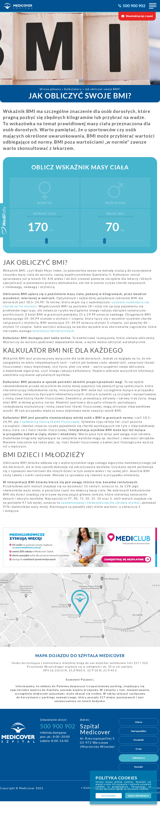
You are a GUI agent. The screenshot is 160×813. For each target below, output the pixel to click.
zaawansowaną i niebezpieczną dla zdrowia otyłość (100, 502)
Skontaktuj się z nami (139, 16)
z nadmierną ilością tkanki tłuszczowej (50, 421)
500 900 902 (134, 6)
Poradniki (138, 739)
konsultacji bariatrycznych (53, 331)
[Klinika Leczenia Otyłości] (22, 6)
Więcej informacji (138, 796)
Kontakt (138, 766)
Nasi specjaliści (138, 731)
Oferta (138, 722)
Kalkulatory (138, 757)
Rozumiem (109, 796)
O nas (138, 748)
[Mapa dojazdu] (80, 610)
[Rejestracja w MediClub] (80, 547)
